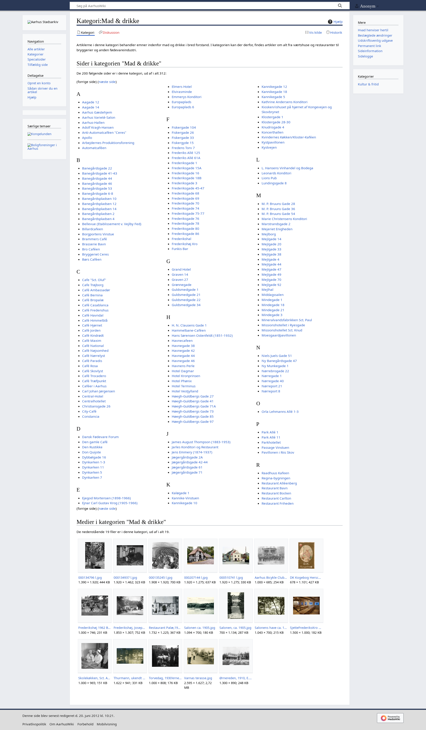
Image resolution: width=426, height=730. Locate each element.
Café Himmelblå (95, 320)
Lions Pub (269, 178)
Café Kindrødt (93, 335)
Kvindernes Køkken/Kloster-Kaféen (289, 137)
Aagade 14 (90, 107)
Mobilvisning (107, 724)
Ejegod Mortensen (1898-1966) (106, 498)
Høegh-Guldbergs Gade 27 (193, 396)
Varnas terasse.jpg (198, 678)
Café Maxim (91, 340)
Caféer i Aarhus (94, 386)
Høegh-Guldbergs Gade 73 (193, 411)
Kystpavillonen (273, 142)
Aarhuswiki (44, 5)
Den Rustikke (92, 447)
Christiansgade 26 (96, 406)
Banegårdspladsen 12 (99, 203)
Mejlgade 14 (271, 239)
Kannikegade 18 (274, 91)
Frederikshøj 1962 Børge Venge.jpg (94, 628)
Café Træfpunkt (94, 381)
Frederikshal (181, 238)
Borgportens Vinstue (98, 234)
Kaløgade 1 (180, 493)
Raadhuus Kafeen (275, 473)
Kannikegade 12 (274, 86)
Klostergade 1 (272, 117)
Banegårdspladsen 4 (98, 218)
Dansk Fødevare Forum (100, 437)
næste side (107, 81)
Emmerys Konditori (186, 96)
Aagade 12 (90, 102)
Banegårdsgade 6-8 (97, 193)
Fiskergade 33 (183, 137)
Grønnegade (181, 284)
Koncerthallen (272, 132)
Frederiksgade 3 (184, 183)
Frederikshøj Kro (184, 244)
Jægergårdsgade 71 (187, 472)
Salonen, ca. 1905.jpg (235, 628)
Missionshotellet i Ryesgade (283, 325)
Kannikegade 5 (273, 96)
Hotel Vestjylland (185, 391)
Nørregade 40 (273, 381)
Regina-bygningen (276, 478)
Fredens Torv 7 (183, 148)
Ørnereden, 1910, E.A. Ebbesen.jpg (235, 678)
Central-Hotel (92, 396)
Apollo (87, 137)
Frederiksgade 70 (185, 203)
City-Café (89, 411)
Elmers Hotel (182, 86)
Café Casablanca (95, 305)
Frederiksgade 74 (185, 208)
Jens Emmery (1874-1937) (192, 452)
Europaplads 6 (183, 107)
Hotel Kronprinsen (186, 376)
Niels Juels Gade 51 (277, 355)
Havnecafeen (182, 340)
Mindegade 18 (273, 305)
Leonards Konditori (276, 173)
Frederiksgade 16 (185, 173)
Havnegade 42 (183, 350)
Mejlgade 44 (271, 264)
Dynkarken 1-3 (93, 462)
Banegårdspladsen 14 (99, 209)
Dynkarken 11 (93, 467)
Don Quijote (91, 452)
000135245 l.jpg (160, 577)
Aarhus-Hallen (93, 122)
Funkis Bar (180, 248)
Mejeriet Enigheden (277, 229)
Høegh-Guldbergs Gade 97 (193, 421)
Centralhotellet (94, 401)
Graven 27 (180, 279)
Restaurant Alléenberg (279, 483)
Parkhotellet (271, 442)
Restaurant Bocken (276, 493)
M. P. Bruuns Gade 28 (278, 203)
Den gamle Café (95, 442)
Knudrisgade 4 (273, 127)
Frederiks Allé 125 (186, 152)
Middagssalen (273, 294)
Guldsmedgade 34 (186, 305)
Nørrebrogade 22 (275, 371)
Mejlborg (269, 234)
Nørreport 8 (271, 391)
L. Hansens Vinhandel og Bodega (287, 168)
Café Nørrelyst (93, 355)
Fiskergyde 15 (183, 142)
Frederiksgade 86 (185, 233)
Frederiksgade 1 (184, 163)
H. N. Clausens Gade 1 (189, 325)
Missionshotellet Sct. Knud (282, 330)
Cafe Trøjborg (92, 285)
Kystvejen (269, 147)
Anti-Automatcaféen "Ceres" (104, 132)
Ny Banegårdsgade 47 (279, 360)
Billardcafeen (92, 229)
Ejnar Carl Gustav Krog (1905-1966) (110, 503)
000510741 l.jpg (231, 577)
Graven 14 (180, 274)
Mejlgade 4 (270, 259)
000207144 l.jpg (196, 577)
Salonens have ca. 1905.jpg (271, 628)
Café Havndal (92, 315)
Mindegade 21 (273, 310)
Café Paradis (92, 360)
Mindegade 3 (272, 315)
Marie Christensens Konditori (284, 218)
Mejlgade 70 (271, 279)
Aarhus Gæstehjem (97, 112)
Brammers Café (94, 239)
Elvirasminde (182, 91)
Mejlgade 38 (271, 254)
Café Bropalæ (93, 300)
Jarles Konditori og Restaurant (195, 447)
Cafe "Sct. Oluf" (94, 279)
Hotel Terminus (183, 386)
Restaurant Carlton (276, 498)
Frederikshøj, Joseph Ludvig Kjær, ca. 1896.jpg (130, 628)
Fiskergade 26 (183, 132)
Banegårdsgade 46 (97, 183)
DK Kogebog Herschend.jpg (306, 577)
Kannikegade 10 (184, 503)
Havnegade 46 (183, 360)
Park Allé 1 (270, 432)
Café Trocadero (94, 376)
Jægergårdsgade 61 (187, 467)
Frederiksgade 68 (185, 193)
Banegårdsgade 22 (97, 168)
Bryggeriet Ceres (95, 254)
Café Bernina (92, 295)
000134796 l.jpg (90, 577)
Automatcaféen (94, 148)
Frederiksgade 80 (185, 228)
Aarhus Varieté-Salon (98, 117)
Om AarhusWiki (61, 724)
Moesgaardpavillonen (279, 335)
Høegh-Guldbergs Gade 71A (194, 406)
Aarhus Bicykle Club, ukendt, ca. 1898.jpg (271, 577)
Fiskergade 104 (184, 127)
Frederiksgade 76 (185, 218)
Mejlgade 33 (271, 249)
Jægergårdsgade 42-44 (190, 462)
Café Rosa (90, 366)
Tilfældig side (38, 65)
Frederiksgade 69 (185, 198)
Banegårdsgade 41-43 (99, 173)
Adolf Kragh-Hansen (98, 127)
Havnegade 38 (183, 345)
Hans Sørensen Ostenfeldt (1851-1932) (202, 335)
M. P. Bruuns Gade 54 (278, 213)
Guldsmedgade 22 (186, 299)
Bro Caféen (91, 249)
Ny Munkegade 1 (275, 366)
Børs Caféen (91, 259)
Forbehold (85, 724)
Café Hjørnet (92, 325)
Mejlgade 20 (271, 244)
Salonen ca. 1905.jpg (199, 628)
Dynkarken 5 (92, 472)
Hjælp (338, 21)
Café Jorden (91, 330)
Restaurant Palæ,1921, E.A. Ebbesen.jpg (165, 628)
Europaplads (181, 102)
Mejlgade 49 (271, 274)
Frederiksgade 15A (186, 168)
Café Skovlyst (92, 371)
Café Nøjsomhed (95, 350)
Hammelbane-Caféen (189, 330)
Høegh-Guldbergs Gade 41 (193, 401)
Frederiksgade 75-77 (188, 213)
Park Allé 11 (271, 437)
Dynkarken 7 (92, 477)
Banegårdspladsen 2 (98, 213)
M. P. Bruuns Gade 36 (278, 209)
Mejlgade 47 (271, 269)
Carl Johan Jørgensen (98, 391)
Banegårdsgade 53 (97, 188)
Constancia (90, 416)
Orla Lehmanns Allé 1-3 (280, 411)
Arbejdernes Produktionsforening (108, 142)
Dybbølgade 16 (94, 457)
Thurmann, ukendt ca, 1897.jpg (130, 678)
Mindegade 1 (272, 299)
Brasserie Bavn (94, 244)
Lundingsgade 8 (274, 183)
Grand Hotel (181, 269)
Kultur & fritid (368, 84)
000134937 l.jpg (125, 577)
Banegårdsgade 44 (97, 178)
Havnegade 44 (183, 355)
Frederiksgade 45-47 (188, 188)
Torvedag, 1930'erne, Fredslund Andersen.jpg (165, 678)
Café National (93, 345)
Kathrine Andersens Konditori (285, 102)
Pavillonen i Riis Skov (278, 452)
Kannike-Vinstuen (185, 498)
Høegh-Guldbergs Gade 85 (193, 416)
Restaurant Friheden (278, 503)
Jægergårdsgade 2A (187, 457)
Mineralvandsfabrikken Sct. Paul (287, 320)
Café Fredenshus (95, 310)
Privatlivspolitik (34, 724)
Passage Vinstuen (275, 447)
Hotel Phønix (182, 381)
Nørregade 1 (272, 376)
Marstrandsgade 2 (276, 224)
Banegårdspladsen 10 (99, 198)
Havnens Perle (183, 366)
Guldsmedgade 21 (186, 294)
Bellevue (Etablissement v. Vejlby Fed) (111, 224)
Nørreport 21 (272, 386)
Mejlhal (267, 289)
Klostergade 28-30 (276, 122)
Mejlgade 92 (271, 284)
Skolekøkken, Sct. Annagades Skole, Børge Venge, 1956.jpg (94, 678)
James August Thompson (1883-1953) (201, 442)
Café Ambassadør (96, 290)
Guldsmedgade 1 (185, 289)
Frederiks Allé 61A (186, 157)
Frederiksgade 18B (186, 178)
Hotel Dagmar (183, 371)
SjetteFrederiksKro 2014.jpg (306, 628)
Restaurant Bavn (275, 488)
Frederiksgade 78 (185, 223)
